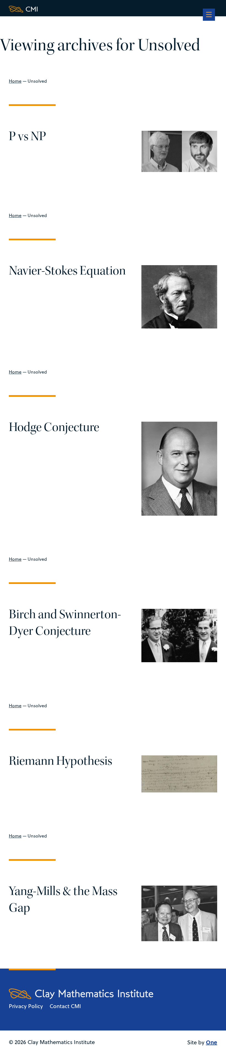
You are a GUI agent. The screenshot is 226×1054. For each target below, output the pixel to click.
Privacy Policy (26, 1006)
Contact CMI (65, 1006)
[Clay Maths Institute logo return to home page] (81, 9)
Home (15, 81)
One (211, 1042)
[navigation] (209, 15)
